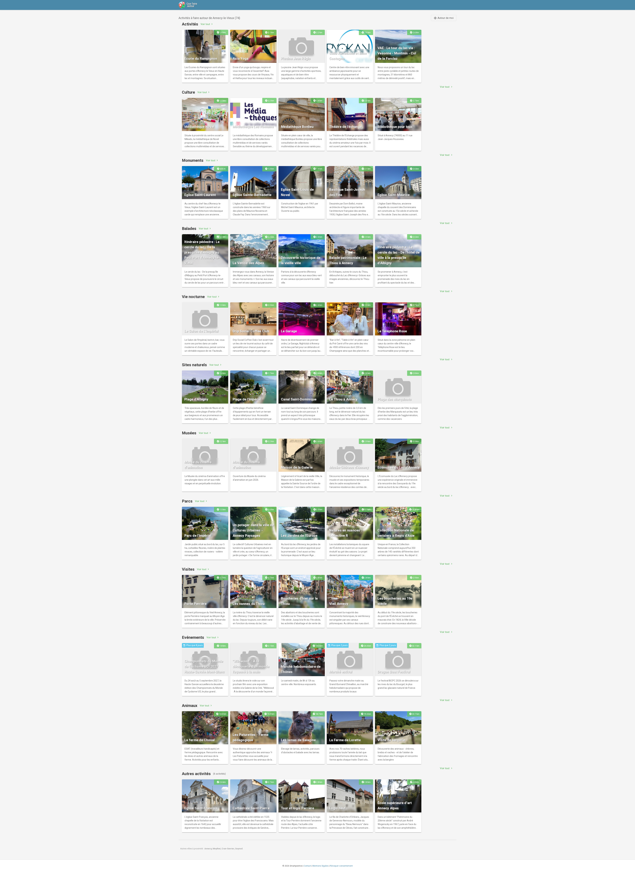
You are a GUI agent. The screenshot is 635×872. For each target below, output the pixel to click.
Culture (188, 92)
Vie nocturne (193, 296)
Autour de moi (444, 18)
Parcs (187, 501)
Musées (189, 433)
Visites (188, 569)
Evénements (193, 637)
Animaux (189, 705)
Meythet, (217, 848)
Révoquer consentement (341, 866)
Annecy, (208, 848)
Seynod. (239, 848)
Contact (307, 866)
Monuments (192, 160)
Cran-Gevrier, (228, 848)
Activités (190, 24)
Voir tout (207, 24)
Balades (189, 228)
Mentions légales (320, 866)
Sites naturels (194, 365)
